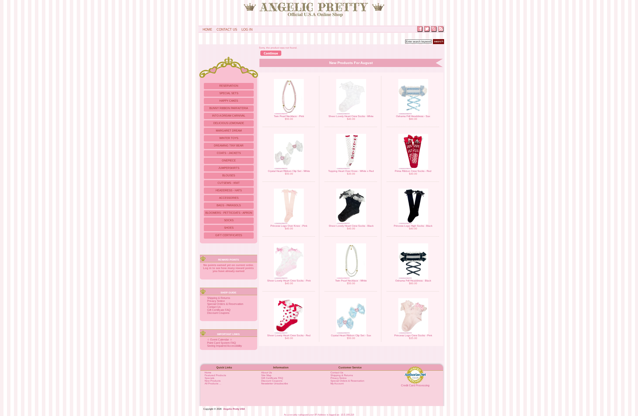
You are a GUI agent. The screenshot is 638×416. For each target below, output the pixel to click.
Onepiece (229, 160)
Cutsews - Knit (229, 182)
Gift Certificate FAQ (219, 309)
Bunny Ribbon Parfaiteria (228, 108)
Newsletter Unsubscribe (274, 383)
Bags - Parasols (229, 205)
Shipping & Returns (218, 297)
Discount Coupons (218, 312)
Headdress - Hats (229, 190)
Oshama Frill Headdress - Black (413, 280)
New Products (213, 380)
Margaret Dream (229, 130)
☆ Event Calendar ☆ (219, 339)
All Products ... (213, 383)
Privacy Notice (216, 300)
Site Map (266, 375)
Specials (209, 378)
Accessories (229, 197)
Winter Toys (228, 138)
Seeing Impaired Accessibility (224, 345)
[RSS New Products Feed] (441, 31)
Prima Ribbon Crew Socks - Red (413, 171)
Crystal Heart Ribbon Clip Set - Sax (351, 335)
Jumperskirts (228, 167)
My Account (337, 383)
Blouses (228, 175)
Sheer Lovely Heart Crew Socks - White (351, 116)
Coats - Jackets (229, 152)
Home (207, 29)
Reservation (228, 85)
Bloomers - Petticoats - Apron (228, 212)
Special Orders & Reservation (225, 303)
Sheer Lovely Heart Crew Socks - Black (351, 225)
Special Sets (228, 93)
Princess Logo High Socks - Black (413, 225)
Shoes (229, 227)
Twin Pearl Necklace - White (351, 280)
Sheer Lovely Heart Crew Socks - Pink (289, 280)
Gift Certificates (228, 235)
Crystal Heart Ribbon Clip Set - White (289, 171)
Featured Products (215, 375)
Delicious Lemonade (228, 123)
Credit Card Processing (415, 385)
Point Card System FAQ (221, 342)
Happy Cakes (228, 100)
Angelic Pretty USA (234, 409)
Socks (229, 220)
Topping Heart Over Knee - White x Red (351, 171)
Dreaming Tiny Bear (228, 145)
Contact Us (227, 29)
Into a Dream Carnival (228, 115)
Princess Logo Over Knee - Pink (288, 225)
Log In (246, 29)
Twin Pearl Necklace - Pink (289, 116)
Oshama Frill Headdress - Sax (413, 116)
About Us (266, 372)
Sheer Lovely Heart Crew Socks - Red (289, 335)
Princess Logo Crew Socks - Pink (413, 335)
